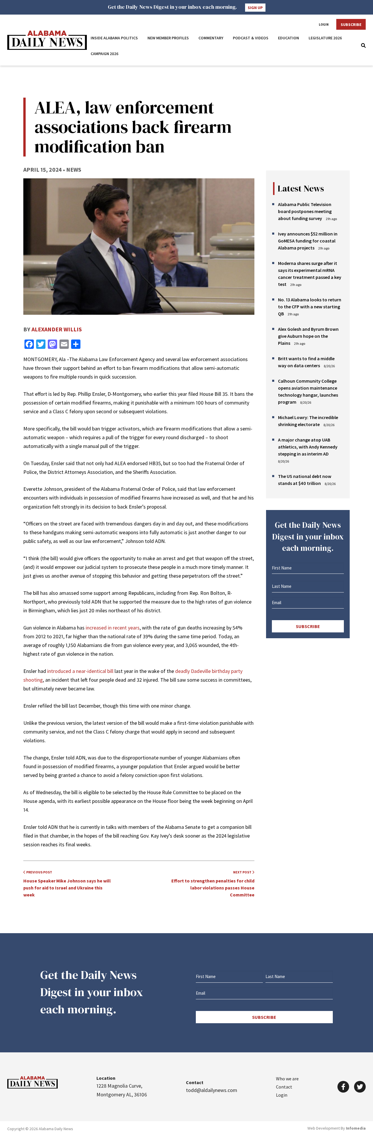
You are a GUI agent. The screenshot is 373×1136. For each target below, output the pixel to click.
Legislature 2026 (325, 38)
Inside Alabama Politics (114, 38)
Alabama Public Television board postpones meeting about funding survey (305, 211)
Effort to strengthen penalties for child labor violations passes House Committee (212, 884)
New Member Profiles (168, 38)
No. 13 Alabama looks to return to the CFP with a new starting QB (309, 306)
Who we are (287, 1079)
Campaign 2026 (105, 53)
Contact (284, 1087)
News (73, 169)
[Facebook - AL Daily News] (343, 1087)
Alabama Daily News (47, 40)
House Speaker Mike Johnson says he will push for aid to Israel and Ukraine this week (67, 884)
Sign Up (255, 7)
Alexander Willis (56, 329)
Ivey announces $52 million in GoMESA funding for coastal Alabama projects (307, 241)
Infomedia (356, 1128)
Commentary (210, 38)
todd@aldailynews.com (211, 1090)
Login (324, 24)
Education (288, 38)
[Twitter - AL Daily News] (360, 1087)
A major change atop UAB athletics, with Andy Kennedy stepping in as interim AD (307, 447)
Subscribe (351, 24)
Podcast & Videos (250, 38)
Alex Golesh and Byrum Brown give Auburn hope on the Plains (308, 336)
